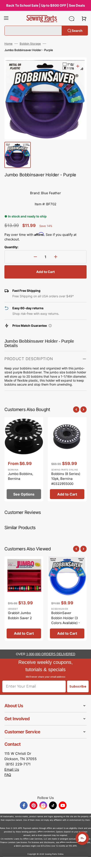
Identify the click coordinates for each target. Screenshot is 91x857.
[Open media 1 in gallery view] (77, 66)
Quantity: (11, 247)
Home (8, 43)
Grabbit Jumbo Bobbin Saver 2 (20, 615)
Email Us (11, 769)
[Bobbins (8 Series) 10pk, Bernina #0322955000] (67, 459)
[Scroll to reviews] (45, 183)
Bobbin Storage (30, 43)
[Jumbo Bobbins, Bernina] (23, 459)
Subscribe (77, 686)
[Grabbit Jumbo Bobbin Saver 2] (23, 598)
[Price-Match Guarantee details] (50, 325)
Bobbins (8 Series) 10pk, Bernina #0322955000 (65, 479)
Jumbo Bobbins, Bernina (20, 476)
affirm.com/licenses (69, 842)
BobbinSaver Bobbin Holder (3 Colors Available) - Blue (65, 620)
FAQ (7, 774)
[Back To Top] (84, 850)
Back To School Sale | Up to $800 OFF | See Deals (45, 5)
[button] (6, 18)
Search (77, 30)
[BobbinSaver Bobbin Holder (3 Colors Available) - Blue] (67, 598)
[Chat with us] (71, 18)
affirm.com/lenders (46, 831)
